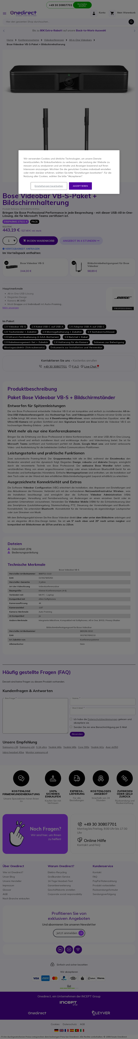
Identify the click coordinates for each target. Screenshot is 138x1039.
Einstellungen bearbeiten (49, 186)
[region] (69, 172)
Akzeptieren (80, 186)
